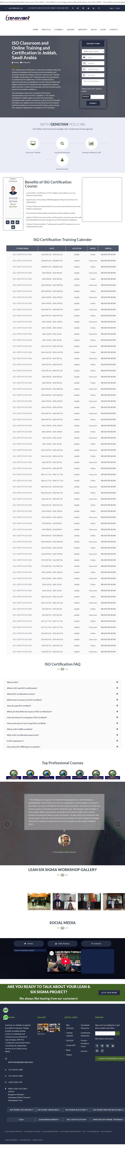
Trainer (17, 62)
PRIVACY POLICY (38, 1121)
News (118, 8)
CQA (21, 1101)
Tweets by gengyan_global (24, 932)
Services (82, 29)
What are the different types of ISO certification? (29, 711)
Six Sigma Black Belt (76, 1091)
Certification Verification (85, 1015)
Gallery (70, 29)
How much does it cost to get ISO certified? (26, 723)
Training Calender (69, 1015)
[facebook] (8, 222)
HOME (35, 29)
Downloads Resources (85, 1008)
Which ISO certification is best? (21, 694)
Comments (26, 62)
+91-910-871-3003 (34, 8)
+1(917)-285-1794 (15, 1064)
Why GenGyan (69, 1008)
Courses (58, 29)
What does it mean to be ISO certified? (24, 700)
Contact (113, 29)
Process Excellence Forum (85, 1025)
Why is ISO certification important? (23, 735)
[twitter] (17, 222)
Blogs (94, 29)
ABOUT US (46, 29)
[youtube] (13, 227)
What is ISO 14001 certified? (19, 729)
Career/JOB (70, 1027)
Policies (69, 1036)
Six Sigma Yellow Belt (21, 1091)
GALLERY (70, 1022)
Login (103, 29)
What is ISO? (13, 682)
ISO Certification (76, 1101)
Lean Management (48, 1101)
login (111, 8)
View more (41, 1015)
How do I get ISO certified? (19, 705)
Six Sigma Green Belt (48, 1091)
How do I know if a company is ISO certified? (27, 717)
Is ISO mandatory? (15, 741)
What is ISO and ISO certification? (22, 688)
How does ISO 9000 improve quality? (23, 747)
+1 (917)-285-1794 (62, 8)
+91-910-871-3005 (48, 8)
